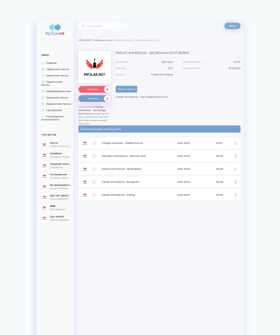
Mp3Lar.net (55, 30)
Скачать (93, 98)
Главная (51, 62)
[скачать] (235, 143)
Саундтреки (54, 110)
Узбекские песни (57, 69)
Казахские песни (57, 75)
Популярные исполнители (52, 118)
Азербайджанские (58, 91)
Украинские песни (58, 103)
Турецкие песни (57, 97)
